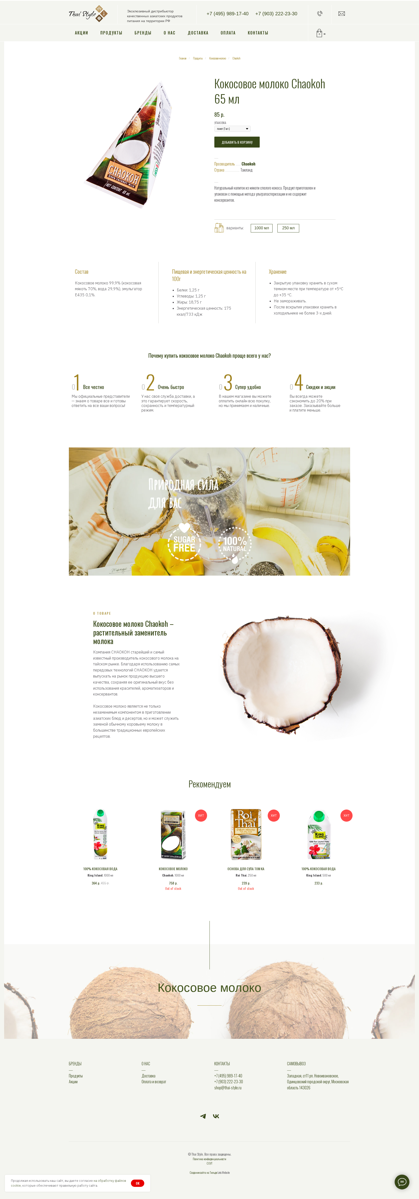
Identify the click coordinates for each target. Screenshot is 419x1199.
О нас (170, 33)
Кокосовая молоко (217, 58)
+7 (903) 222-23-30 (276, 13)
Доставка (198, 33)
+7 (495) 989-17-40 (228, 13)
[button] (319, 13)
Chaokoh (236, 58)
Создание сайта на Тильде (203, 1172)
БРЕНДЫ (75, 1064)
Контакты (258, 33)
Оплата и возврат (154, 1081)
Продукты (111, 33)
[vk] (216, 1116)
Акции (81, 33)
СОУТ (209, 1163)
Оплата (228, 33)
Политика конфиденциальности (209, 1159)
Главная (182, 58)
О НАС (146, 1064)
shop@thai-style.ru (228, 1088)
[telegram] (203, 1116)
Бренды (143, 33)
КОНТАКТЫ (222, 1064)
